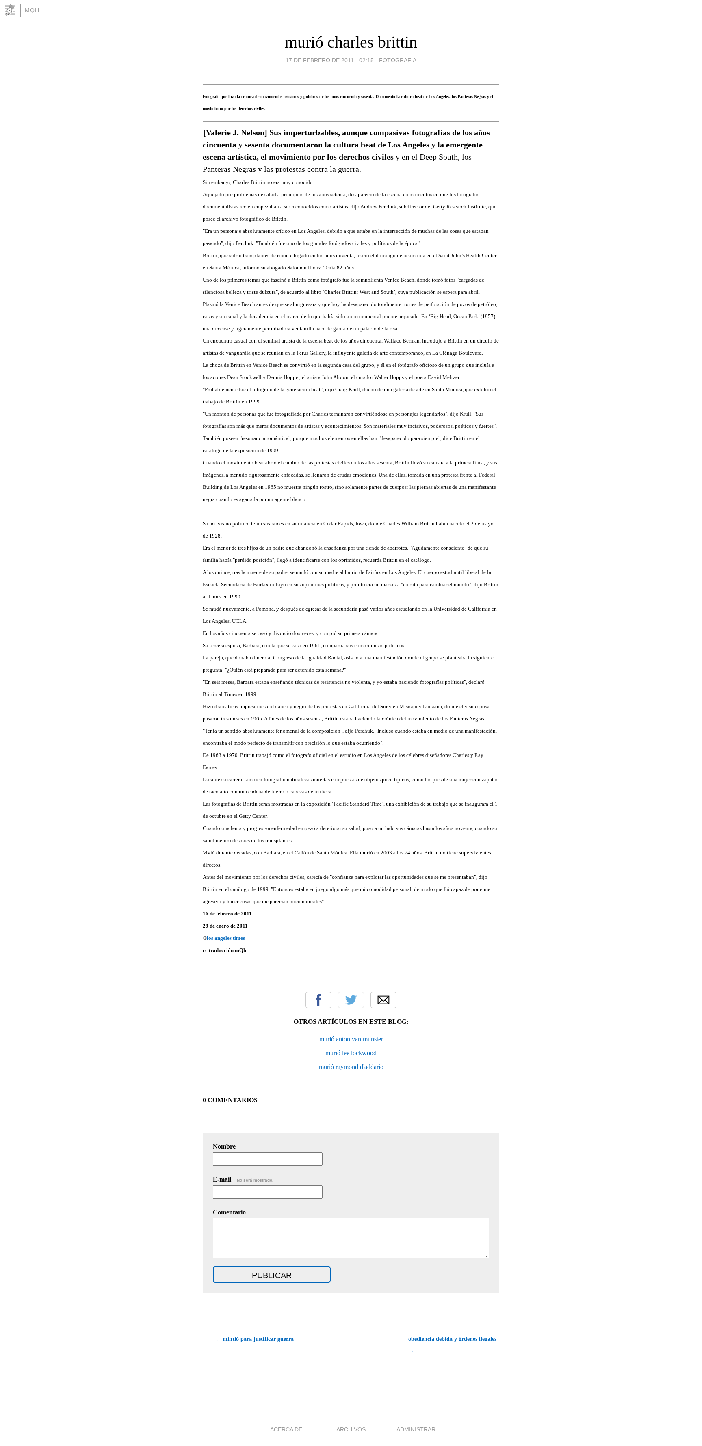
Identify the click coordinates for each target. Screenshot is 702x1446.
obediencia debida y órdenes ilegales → (452, 1344)
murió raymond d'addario (351, 1066)
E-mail (243, 1179)
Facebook (319, 1000)
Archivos (351, 1429)
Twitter (351, 1000)
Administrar (416, 1429)
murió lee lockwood (351, 1052)
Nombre (224, 1146)
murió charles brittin (351, 42)
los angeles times (226, 938)
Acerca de (286, 1429)
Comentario (229, 1212)
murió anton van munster (351, 1039)
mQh (32, 10)
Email (383, 1000)
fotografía (397, 60)
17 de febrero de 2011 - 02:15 (330, 60)
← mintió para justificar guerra (254, 1339)
